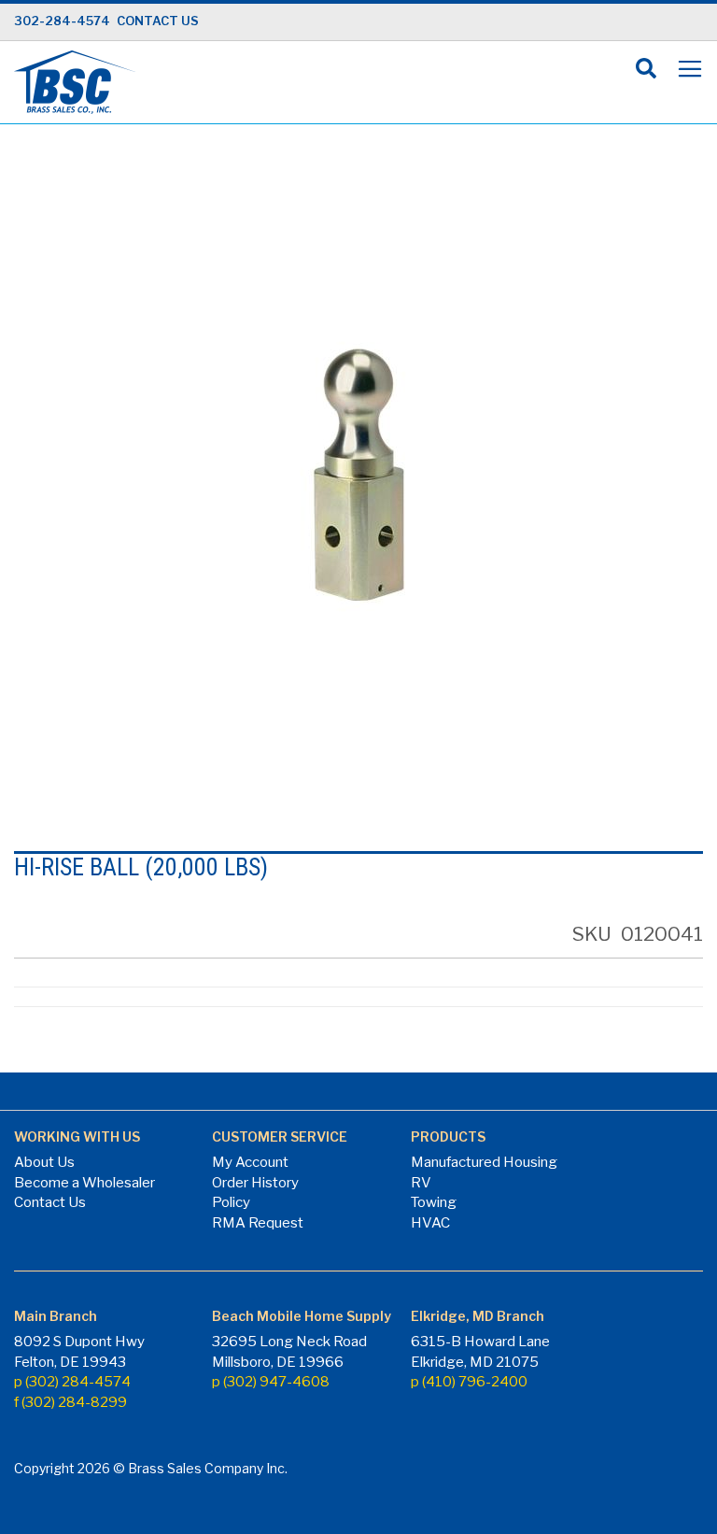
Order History (255, 1182)
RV (421, 1182)
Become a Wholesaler (84, 1182)
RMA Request (257, 1222)
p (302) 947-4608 (271, 1381)
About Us (44, 1162)
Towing (434, 1202)
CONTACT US (158, 20)
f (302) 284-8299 (70, 1402)
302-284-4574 (62, 20)
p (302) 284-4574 (72, 1381)
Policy (231, 1202)
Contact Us (50, 1202)
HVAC (430, 1222)
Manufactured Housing (484, 1162)
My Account (250, 1162)
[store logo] (74, 82)
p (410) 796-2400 (469, 1381)
